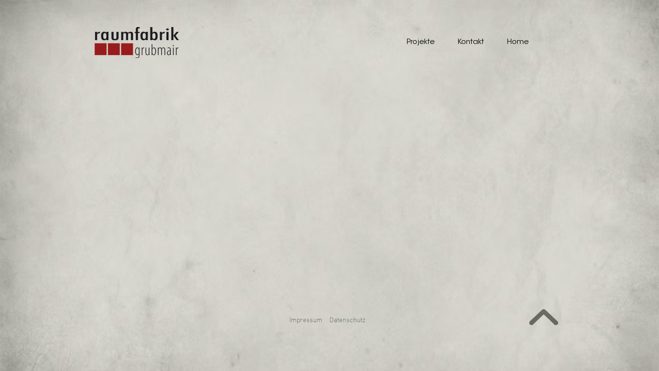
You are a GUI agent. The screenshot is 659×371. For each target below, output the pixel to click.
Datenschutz (348, 320)
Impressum (305, 320)
